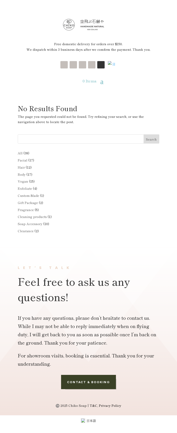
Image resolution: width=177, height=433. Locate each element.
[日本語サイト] (112, 63)
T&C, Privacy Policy (105, 405)
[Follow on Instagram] (64, 64)
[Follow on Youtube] (73, 64)
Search (151, 139)
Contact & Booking (88, 382)
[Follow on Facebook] (91, 64)
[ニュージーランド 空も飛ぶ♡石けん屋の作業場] (101, 64)
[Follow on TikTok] (82, 64)
